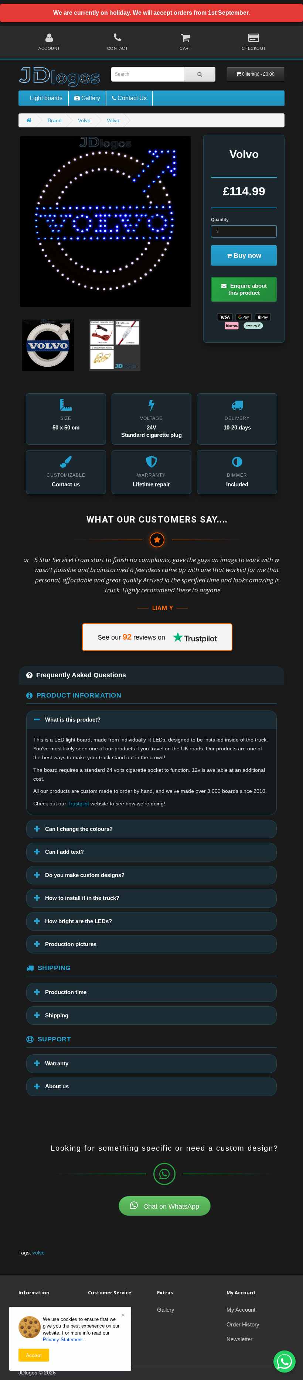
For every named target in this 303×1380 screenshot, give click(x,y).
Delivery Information (42, 1310)
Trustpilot (78, 804)
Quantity (220, 219)
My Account (241, 1310)
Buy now (246, 255)
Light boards (46, 98)
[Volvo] (105, 221)
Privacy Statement (63, 1339)
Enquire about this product (247, 289)
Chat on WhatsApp (170, 1206)
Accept (34, 1355)
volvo (39, 1253)
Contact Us (101, 1310)
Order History (243, 1324)
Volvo (84, 120)
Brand (55, 120)
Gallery (165, 1310)
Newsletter (239, 1339)
